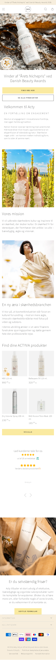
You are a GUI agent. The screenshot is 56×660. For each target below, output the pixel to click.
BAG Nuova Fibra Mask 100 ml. (40, 417)
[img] (28, 455)
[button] (45, 9)
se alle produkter (28, 98)
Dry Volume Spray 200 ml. (13, 416)
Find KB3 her (28, 90)
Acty (15, 647)
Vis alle (28, 432)
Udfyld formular (28, 611)
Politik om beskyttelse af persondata (35, 650)
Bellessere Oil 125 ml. (38, 378)
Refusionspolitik (27, 654)
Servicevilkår (13, 654)
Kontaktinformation (42, 654)
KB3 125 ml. (7, 378)
